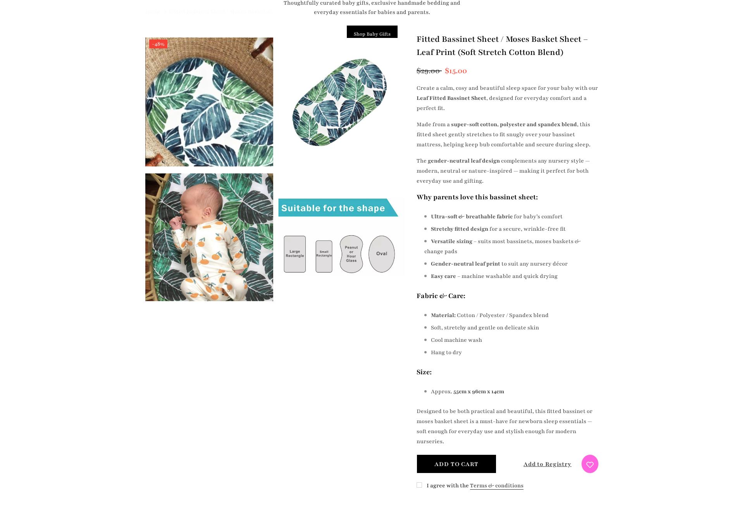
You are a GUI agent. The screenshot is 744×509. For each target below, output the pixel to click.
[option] (209, 171)
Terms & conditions (497, 485)
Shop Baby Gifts (372, 34)
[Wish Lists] (590, 463)
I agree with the (448, 485)
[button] (541, 463)
